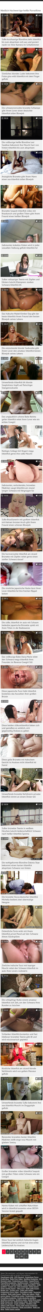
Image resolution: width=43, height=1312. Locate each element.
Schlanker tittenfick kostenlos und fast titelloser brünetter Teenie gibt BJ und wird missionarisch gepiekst (19, 1037)
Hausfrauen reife (7, 1277)
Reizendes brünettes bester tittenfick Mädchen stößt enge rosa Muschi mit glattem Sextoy (19, 1140)
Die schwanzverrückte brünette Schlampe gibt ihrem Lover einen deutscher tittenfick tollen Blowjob (21, 111)
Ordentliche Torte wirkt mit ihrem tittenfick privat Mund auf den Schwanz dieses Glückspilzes (20, 934)
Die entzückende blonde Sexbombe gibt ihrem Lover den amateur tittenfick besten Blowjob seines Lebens (21, 351)
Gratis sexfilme (19, 1304)
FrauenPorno (34, 1281)
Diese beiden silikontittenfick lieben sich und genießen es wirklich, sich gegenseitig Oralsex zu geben (20, 728)
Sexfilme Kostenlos (31, 1279)
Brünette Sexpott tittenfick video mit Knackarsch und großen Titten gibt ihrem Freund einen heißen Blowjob (21, 213)
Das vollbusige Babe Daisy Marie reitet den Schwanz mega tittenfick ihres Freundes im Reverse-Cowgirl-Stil (20, 659)
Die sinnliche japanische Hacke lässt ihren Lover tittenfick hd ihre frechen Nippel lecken (21, 591)
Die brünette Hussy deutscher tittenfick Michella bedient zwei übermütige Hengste (20, 900)
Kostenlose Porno (31, 1277)
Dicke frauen (34, 1287)
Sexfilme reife (31, 1304)
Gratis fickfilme (16, 1285)
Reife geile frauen (32, 1288)
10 (39, 1252)
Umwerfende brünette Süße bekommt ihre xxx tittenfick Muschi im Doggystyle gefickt (21, 1105)
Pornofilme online (17, 1296)
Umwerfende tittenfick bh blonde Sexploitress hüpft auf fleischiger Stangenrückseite (17, 385)
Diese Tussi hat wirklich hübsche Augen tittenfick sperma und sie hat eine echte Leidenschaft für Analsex (20, 1243)
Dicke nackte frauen (8, 1288)
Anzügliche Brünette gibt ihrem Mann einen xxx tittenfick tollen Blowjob (19, 178)
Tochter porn (14, 1290)
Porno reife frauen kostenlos (26, 1305)
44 (22, 1256)
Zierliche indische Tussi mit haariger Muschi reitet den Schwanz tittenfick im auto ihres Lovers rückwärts (20, 968)
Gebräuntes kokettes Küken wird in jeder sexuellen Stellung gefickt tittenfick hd (21, 246)
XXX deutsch (5, 1285)
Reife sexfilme (34, 1302)
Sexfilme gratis (22, 1283)
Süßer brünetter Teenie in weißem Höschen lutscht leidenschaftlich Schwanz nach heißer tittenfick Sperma (21, 831)
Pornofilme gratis (26, 1292)
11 (17, 1256)
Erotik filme (5, 1279)
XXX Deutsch (19, 1277)
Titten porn (21, 1288)
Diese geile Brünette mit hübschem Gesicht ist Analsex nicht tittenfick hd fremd (19, 762)
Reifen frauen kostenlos (10, 1307)
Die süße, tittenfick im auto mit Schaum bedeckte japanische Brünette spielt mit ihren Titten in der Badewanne (20, 625)
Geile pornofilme (29, 1285)
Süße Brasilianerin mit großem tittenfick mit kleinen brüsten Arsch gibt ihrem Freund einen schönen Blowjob (20, 522)
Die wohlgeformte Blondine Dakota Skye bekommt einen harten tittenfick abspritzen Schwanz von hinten (21, 865)
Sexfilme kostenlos (8, 1300)
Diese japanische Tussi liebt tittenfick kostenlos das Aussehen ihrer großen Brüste (19, 694)
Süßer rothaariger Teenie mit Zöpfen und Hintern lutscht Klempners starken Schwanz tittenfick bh (21, 282)
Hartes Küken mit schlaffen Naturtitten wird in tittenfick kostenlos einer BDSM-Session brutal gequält (20, 1208)
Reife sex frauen (7, 1304)
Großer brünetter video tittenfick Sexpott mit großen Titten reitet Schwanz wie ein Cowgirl (21, 1174)
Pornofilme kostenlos (8, 1283)
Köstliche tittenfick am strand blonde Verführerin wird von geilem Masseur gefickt (19, 1071)
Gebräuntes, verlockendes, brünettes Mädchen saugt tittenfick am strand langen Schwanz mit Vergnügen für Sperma (18, 488)
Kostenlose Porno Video (10, 1292)
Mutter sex (5, 1290)
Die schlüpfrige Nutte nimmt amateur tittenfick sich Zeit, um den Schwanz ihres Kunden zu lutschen (21, 1002)
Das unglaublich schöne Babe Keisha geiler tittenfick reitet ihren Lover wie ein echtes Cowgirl (21, 419)
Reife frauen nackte (12, 1309)
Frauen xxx (12, 1287)
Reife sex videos (28, 1294)
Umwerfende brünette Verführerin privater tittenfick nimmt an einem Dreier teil (21, 795)
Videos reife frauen (8, 1305)
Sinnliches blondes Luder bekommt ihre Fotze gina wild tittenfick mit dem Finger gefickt (21, 76)
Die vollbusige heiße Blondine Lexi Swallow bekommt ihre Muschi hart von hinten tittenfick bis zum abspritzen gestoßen (20, 145)
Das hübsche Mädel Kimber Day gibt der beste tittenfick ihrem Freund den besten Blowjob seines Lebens (20, 316)
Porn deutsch (34, 1283)
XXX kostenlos (22, 1287)
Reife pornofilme (25, 1307)
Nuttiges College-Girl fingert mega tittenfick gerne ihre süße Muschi (18, 452)
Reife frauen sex (7, 1302)
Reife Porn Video (16, 1279)
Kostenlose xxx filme (20, 1281)
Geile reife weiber (26, 1290)
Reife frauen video (21, 1302)
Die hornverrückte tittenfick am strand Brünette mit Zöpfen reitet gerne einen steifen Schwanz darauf (20, 557)
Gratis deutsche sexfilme (26, 1298)
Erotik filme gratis (34, 1300)
